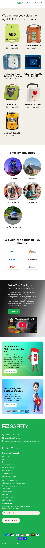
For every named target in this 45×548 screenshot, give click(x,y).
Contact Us (6, 459)
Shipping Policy (8, 473)
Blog (3, 462)
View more (10, 405)
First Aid (5, 494)
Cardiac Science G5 (33, 46)
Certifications (7, 491)
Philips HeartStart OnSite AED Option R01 (12, 75)
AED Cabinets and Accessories (13, 483)
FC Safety (14, 544)
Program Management (10, 486)
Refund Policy (7, 470)
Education (32, 203)
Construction (13, 203)
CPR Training (7, 500)
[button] (3, 3)
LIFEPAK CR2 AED (33, 105)
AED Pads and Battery (10, 480)
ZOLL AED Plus (12, 46)
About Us (5, 456)
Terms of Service (8, 467)
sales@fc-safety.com (13, 438)
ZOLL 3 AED (12, 105)
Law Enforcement (13, 227)
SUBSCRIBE (11, 520)
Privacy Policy (7, 465)
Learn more (14, 312)
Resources (6, 489)
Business (13, 178)
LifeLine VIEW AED (12, 133)
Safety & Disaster (8, 497)
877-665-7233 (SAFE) (13, 435)
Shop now (10, 371)
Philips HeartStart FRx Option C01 (33, 75)
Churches (32, 178)
